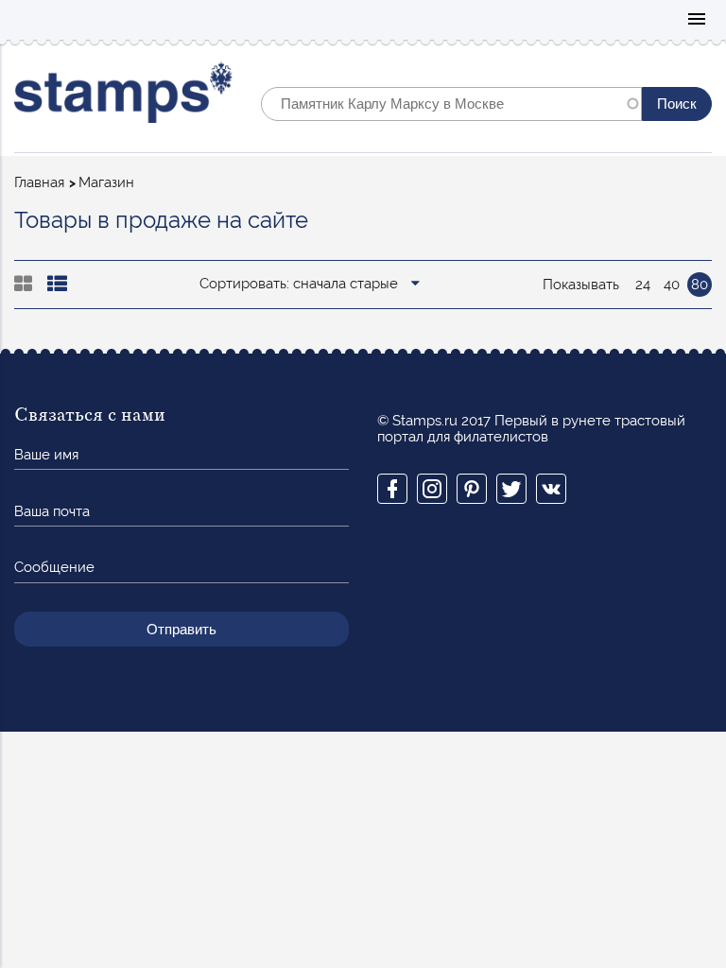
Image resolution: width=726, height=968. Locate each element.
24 (642, 284)
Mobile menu (697, 20)
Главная (39, 182)
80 (699, 284)
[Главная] (123, 97)
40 (672, 284)
